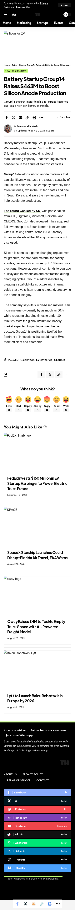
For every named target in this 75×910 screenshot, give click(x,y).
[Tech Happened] (37, 14)
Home (7, 65)
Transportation (16, 70)
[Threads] (37, 859)
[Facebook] (37, 792)
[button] (64, 5)
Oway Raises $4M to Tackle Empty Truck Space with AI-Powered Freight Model (36, 626)
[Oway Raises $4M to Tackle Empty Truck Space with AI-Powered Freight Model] (37, 596)
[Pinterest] (37, 809)
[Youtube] (37, 826)
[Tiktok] (37, 834)
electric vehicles (51, 164)
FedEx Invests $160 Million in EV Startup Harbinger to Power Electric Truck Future (37, 483)
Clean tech (27, 360)
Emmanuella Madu (27, 126)
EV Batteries (44, 360)
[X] (37, 801)
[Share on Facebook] (6, 117)
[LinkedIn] (37, 851)
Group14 (10, 174)
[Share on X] (13, 117)
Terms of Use (23, 7)
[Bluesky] (37, 868)
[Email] (20, 117)
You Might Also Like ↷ (25, 427)
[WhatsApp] (37, 843)
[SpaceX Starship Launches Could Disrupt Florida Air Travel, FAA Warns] (37, 527)
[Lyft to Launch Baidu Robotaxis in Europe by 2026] (37, 670)
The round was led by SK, (22, 211)
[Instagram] (37, 817)
